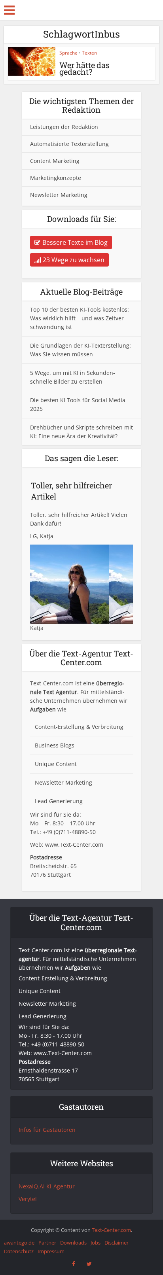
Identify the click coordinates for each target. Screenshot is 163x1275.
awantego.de (19, 1242)
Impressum (51, 1251)
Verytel (28, 1199)
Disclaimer (116, 1242)
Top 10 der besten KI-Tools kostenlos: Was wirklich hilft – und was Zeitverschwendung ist (79, 318)
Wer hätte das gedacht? (84, 68)
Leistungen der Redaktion (64, 127)
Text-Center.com (111, 1229)
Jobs (95, 1242)
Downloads (73, 1242)
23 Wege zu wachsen (73, 259)
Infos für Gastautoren (47, 1129)
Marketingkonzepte (55, 178)
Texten (89, 52)
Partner (47, 1242)
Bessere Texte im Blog (75, 242)
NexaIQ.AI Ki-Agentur (47, 1186)
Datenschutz (19, 1251)
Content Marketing (55, 161)
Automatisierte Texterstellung (69, 144)
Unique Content (56, 764)
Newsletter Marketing (58, 195)
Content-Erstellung (60, 726)
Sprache (68, 52)
